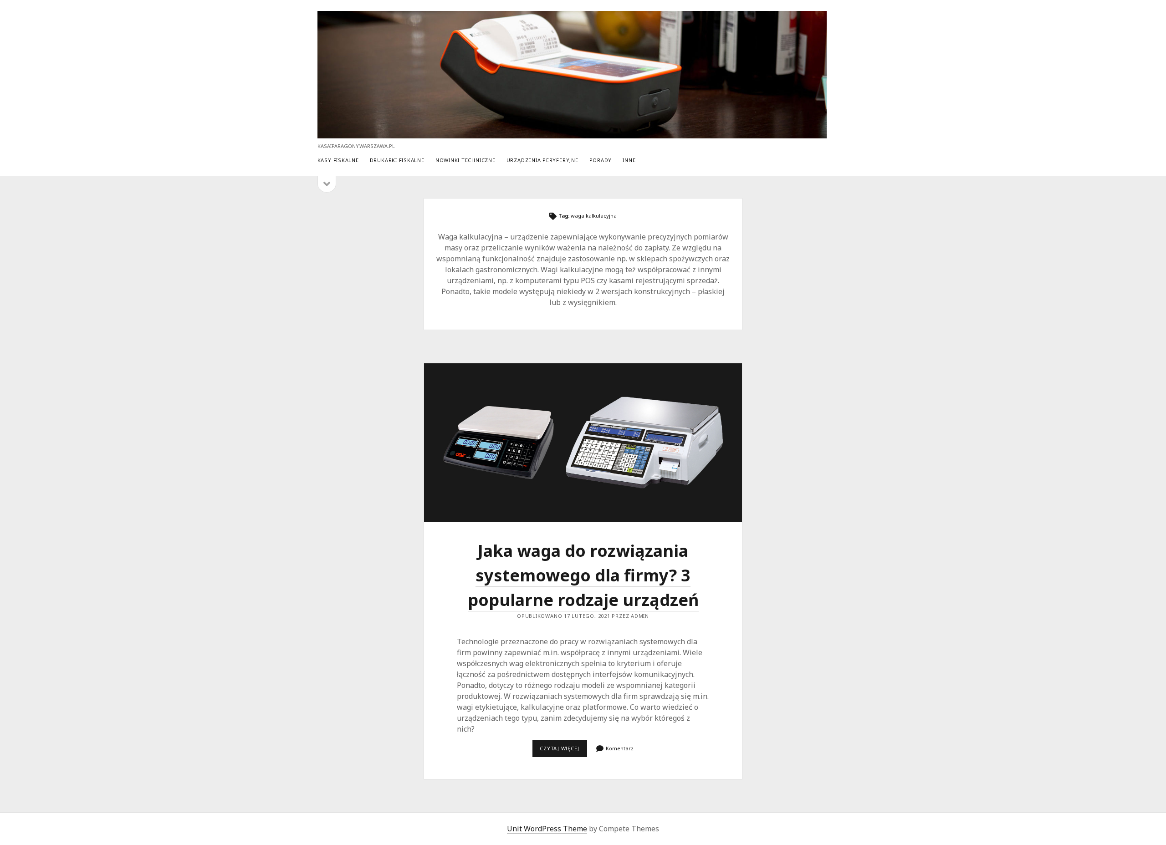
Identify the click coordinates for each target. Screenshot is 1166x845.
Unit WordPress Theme (547, 829)
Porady (600, 160)
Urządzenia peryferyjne (542, 160)
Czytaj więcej (563, 750)
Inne (629, 160)
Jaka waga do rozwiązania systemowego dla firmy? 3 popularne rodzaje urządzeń (583, 442)
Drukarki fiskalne (397, 160)
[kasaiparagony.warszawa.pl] (572, 134)
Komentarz (620, 748)
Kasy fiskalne (338, 160)
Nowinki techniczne (465, 160)
